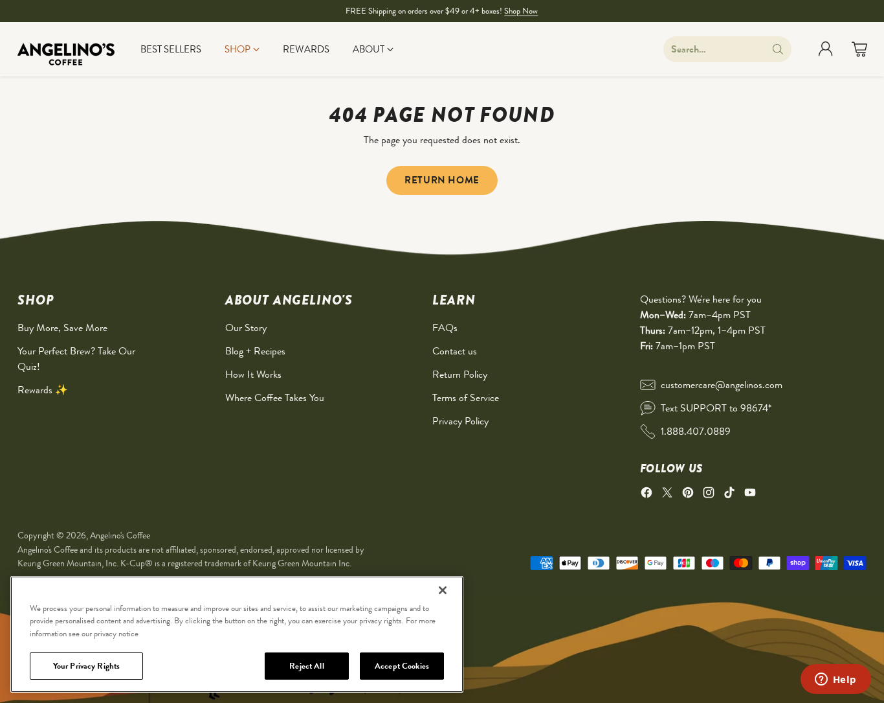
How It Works (253, 374)
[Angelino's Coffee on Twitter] (667, 495)
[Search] (778, 49)
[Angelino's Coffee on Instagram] (708, 495)
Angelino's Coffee (120, 535)
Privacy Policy (460, 420)
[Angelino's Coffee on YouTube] (750, 495)
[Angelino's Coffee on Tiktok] (729, 495)
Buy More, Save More (62, 327)
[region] (236, 634)
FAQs (445, 327)
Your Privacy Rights (86, 666)
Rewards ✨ (42, 389)
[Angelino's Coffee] (66, 49)
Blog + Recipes (255, 350)
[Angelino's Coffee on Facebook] (646, 495)
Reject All (306, 666)
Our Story (246, 327)
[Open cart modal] (859, 49)
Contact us (454, 350)
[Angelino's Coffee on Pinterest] (688, 495)
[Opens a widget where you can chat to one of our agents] (835, 680)
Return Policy (459, 374)
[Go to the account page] (825, 49)
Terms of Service (465, 397)
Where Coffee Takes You (274, 397)
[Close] (442, 590)
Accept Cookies (402, 666)
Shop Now (521, 11)
